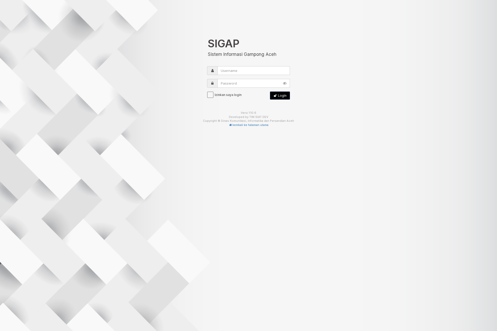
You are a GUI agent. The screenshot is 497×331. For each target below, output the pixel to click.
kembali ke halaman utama (250, 125)
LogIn (282, 95)
